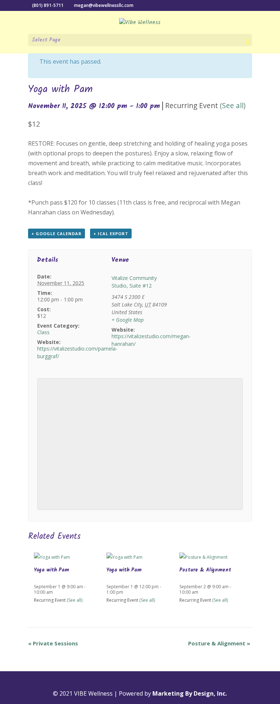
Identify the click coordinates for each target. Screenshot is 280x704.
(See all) (232, 105)
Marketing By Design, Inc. (189, 693)
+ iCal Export (110, 233)
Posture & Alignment (205, 570)
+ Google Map (128, 319)
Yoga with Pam (51, 570)
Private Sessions (53, 643)
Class (43, 332)
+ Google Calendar (56, 233)
